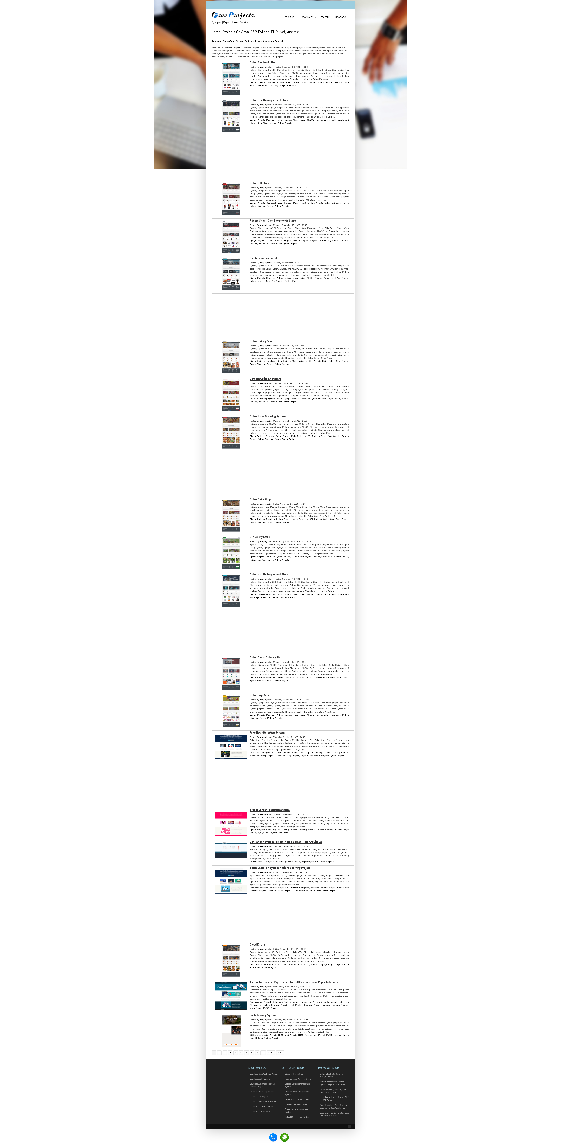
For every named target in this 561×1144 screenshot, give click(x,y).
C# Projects (268, 861)
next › (271, 1052)
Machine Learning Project (261, 755)
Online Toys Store (260, 695)
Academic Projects (231, 47)
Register (325, 17)
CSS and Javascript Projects (263, 1035)
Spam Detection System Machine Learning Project (280, 868)
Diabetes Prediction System (297, 1104)
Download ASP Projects (260, 1079)
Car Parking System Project (287, 861)
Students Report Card (294, 1074)
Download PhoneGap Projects (262, 1092)
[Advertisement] (282, 158)
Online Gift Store (259, 183)
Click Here (292, 41)
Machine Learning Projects (287, 755)
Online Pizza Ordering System (268, 416)
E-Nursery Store (260, 537)
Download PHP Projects (260, 1111)
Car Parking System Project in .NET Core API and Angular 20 (286, 841)
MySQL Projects (316, 82)
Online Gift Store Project (336, 203)
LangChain (321, 1002)
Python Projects (289, 85)
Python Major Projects (266, 123)
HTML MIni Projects (287, 1035)
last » (280, 1052)
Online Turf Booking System (297, 1099)
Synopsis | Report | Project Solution (230, 22)
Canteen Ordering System (265, 378)
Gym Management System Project (309, 240)
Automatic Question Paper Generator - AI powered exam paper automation (295, 982)
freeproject (265, 67)
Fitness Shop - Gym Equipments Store (273, 220)
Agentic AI (254, 1002)
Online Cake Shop (260, 499)
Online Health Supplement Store (269, 100)
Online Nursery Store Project (334, 557)
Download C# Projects (259, 1096)
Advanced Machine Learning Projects (268, 887)
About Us (289, 17)
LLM (292, 1005)
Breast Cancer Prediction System (270, 809)
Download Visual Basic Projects (263, 1101)
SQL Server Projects (324, 861)
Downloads (308, 17)
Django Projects (257, 82)
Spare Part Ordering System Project (282, 281)
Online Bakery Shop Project (335, 361)
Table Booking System (263, 1015)
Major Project (300, 82)
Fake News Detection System (267, 732)
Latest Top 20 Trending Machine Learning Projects (323, 752)
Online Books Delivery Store (266, 657)
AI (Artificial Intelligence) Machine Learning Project (274, 752)
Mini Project (319, 1035)
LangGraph (332, 1002)
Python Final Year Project (269, 85)
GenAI (312, 1002)
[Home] (234, 19)
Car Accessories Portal (263, 258)
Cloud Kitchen (258, 944)
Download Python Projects (279, 82)
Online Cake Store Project (335, 519)
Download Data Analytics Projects (264, 1074)
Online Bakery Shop (261, 341)
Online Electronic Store (263, 62)
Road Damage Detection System (299, 1079)
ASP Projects (256, 861)
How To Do (340, 17)
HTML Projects (305, 1035)
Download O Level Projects (261, 1106)
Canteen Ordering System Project (266, 398)
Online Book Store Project (335, 677)
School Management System (297, 1117)
